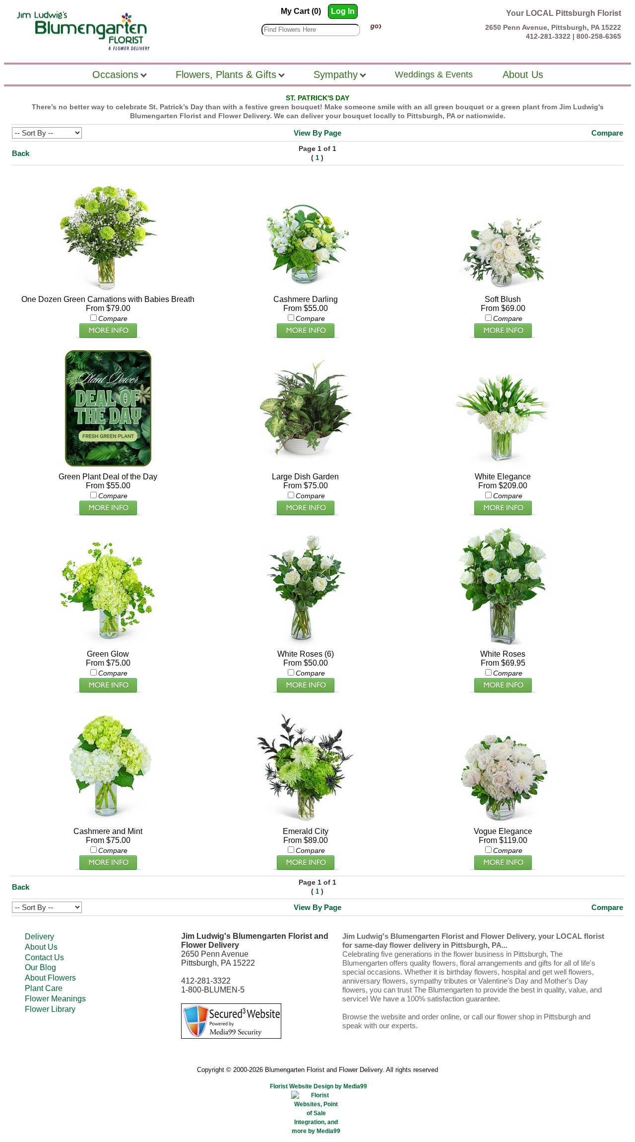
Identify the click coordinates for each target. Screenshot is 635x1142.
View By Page (317, 133)
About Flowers (50, 978)
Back (20, 153)
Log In (343, 11)
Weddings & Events (434, 74)
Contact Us (44, 957)
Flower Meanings (55, 998)
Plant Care (44, 988)
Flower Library (50, 1009)
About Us (41, 947)
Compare (607, 133)
